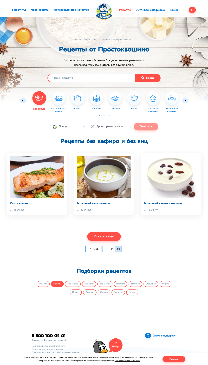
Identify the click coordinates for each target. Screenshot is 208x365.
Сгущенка (151, 284)
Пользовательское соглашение (47, 349)
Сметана (118, 292)
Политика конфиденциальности (48, 346)
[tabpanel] (58, 102)
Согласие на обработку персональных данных (55, 353)
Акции (174, 10)
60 (118, 249)
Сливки (104, 292)
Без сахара (72, 284)
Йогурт (75, 292)
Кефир (165, 284)
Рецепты (125, 10)
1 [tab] (99, 115)
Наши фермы (40, 9)
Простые (120, 284)
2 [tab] (104, 115)
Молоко (43, 284)
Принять (173, 359)
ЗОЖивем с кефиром (150, 10)
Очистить (146, 126)
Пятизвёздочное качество (71, 9)
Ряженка (89, 292)
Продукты (19, 9)
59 (112, 249)
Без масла (105, 284)
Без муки (89, 284)
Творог (132, 292)
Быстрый (135, 284)
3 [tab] (108, 115)
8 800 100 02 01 (49, 335)
